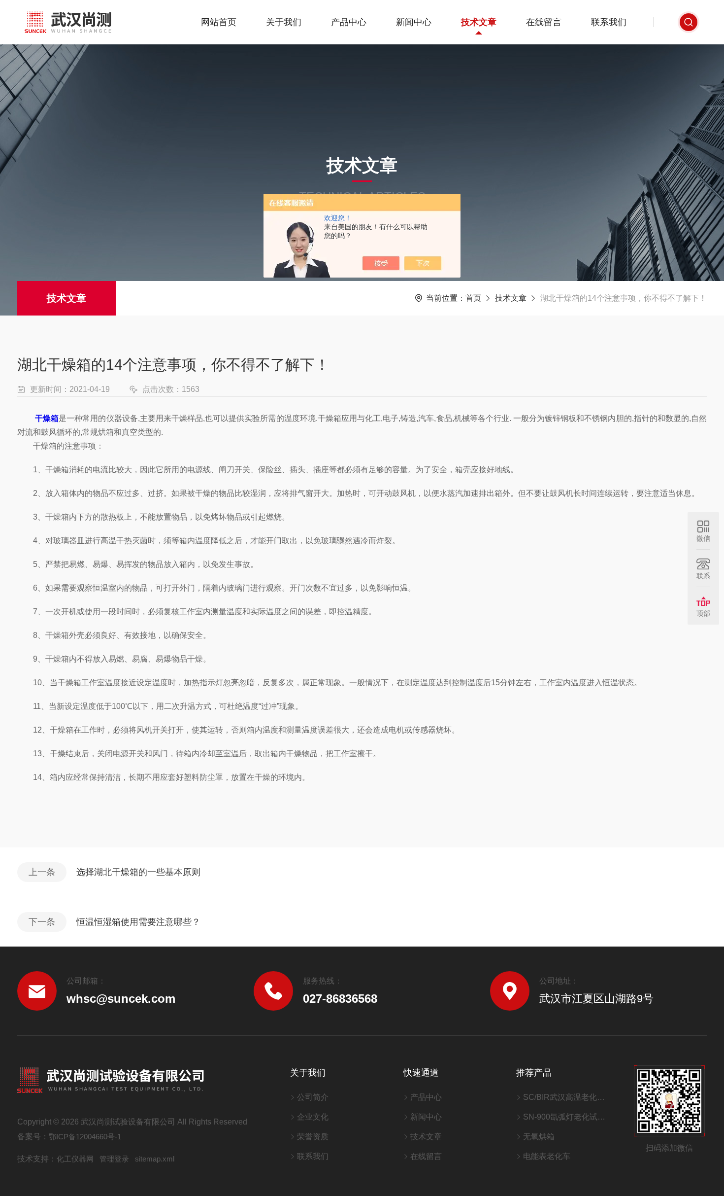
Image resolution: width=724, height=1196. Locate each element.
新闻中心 (413, 22)
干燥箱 (47, 418)
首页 (473, 298)
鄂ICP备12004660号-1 (85, 1136)
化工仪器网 (75, 1159)
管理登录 (114, 1159)
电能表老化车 (546, 1156)
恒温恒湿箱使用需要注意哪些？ (138, 922)
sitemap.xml (154, 1159)
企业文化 (313, 1117)
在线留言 (543, 22)
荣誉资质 (313, 1136)
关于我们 (283, 22)
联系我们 (608, 22)
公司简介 (313, 1097)
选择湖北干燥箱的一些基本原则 (138, 872)
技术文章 (478, 22)
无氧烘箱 (539, 1136)
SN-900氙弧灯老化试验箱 (566, 1117)
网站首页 (218, 22)
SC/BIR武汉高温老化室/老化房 (566, 1097)
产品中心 (348, 22)
